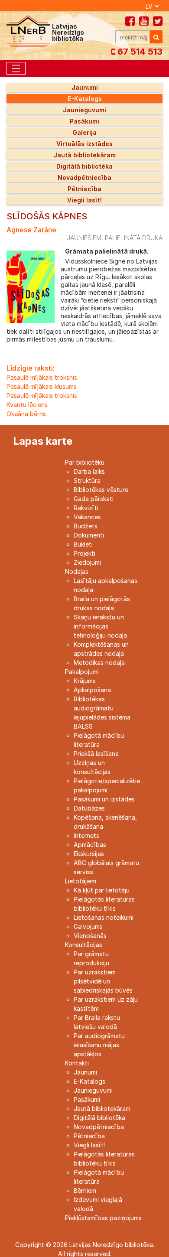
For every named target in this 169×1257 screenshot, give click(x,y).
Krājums (85, 680)
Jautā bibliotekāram (84, 155)
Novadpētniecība (84, 177)
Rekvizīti (86, 507)
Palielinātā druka (133, 237)
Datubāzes (89, 808)
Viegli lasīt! (84, 200)
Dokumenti (89, 535)
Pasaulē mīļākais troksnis (41, 377)
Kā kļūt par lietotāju (102, 890)
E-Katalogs (85, 98)
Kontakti (77, 1063)
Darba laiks (89, 471)
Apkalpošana (92, 690)
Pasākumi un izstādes (104, 799)
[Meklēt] (156, 36)
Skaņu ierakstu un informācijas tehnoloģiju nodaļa (100, 626)
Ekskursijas (89, 853)
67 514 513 (138, 51)
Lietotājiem (80, 881)
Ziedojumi (87, 562)
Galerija (84, 132)
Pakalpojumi (82, 671)
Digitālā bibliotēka (84, 166)
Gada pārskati (94, 498)
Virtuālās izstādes (84, 143)
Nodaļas (76, 571)
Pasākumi (84, 121)
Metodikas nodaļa (99, 662)
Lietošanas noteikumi (103, 917)
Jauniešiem (84, 237)
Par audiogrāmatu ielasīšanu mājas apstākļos (99, 1045)
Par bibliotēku (84, 462)
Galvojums (88, 926)
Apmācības (90, 844)
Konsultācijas (83, 944)
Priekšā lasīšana (96, 753)
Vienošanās (90, 935)
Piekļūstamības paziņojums (103, 1217)
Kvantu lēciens (27, 404)
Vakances (87, 517)
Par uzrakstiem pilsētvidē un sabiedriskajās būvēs (103, 981)
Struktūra (87, 480)
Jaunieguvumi (84, 110)
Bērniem (85, 1190)
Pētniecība (84, 188)
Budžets (86, 526)
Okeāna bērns (26, 413)
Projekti (84, 553)
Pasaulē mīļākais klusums (41, 386)
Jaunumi (85, 87)
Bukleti (83, 544)
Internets (86, 835)
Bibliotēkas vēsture (101, 489)
